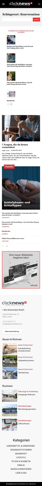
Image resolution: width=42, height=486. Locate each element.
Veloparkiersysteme (26, 360)
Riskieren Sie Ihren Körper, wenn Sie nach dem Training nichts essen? (20, 47)
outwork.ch (32, 484)
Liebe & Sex (5, 150)
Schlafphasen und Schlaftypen (17, 204)
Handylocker (11, 100)
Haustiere (5, 241)
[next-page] (11, 104)
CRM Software (23, 424)
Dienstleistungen (24, 406)
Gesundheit (5, 217)
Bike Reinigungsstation (27, 409)
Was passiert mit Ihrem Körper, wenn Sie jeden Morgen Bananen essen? (19, 83)
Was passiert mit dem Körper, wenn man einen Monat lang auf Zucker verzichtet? (19, 65)
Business (5, 234)
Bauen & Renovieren (25, 345)
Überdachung (23, 373)
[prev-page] (8, 104)
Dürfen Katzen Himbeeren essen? (13, 238)
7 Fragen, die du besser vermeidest (15, 146)
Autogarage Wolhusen (26, 395)
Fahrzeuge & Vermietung (28, 391)
